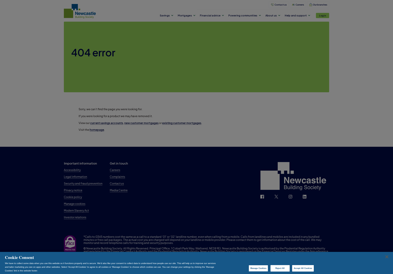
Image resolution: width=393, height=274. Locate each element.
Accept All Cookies (303, 268)
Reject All (280, 268)
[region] (196, 263)
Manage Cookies (258, 268)
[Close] (386, 256)
